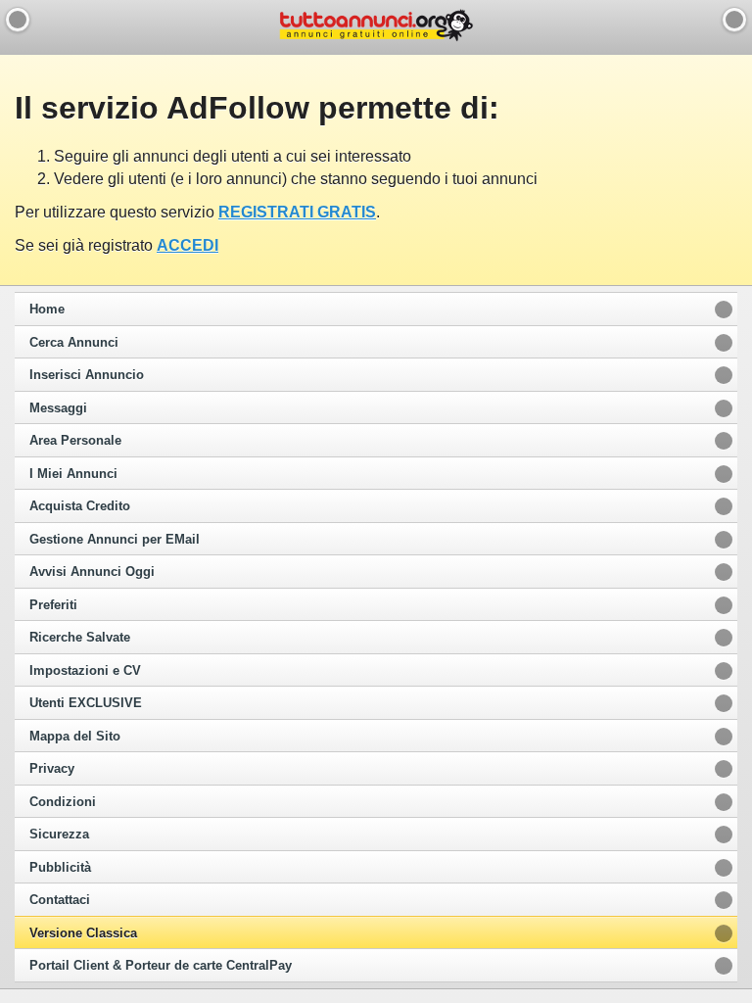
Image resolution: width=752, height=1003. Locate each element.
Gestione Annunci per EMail (114, 540)
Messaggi (58, 408)
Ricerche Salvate (79, 638)
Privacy (51, 769)
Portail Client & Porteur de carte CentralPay (160, 966)
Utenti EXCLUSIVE (85, 703)
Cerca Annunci (73, 343)
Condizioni (62, 802)
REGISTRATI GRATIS (297, 212)
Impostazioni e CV (85, 671)
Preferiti (53, 605)
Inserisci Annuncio (86, 375)
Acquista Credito (79, 506)
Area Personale (75, 441)
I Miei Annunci (73, 474)
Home (47, 309)
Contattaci (59, 900)
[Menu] (734, 19)
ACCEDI (187, 245)
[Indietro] (17, 19)
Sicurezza (59, 834)
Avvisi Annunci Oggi (92, 572)
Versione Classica (83, 933)
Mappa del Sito (74, 736)
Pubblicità (60, 868)
